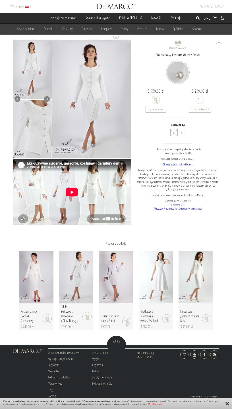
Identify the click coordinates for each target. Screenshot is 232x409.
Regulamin (97, 365)
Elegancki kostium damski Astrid (110, 318)
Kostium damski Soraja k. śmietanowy (29, 316)
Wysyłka (96, 359)
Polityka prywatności (102, 383)
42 (174, 133)
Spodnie (197, 28)
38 (182, 133)
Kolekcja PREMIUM (130, 17)
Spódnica (178, 28)
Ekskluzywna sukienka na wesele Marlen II (149, 316)
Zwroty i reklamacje (102, 377)
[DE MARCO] (116, 6)
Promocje (175, 17)
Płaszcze (142, 28)
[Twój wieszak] (207, 18)
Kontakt (52, 396)
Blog (50, 390)
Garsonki (87, 28)
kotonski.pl (215, 396)
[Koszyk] (215, 18)
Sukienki (48, 28)
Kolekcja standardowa (63, 17)
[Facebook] (204, 354)
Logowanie (53, 365)
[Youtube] (194, 354)
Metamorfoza (55, 383)
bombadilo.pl (201, 396)
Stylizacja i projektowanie (61, 359)
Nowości (156, 17)
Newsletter (53, 371)
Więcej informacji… (156, 404)
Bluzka (160, 28)
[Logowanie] (222, 18)
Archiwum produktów (59, 377)
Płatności (96, 371)
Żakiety (124, 28)
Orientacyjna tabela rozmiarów (63, 352)
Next (47, 99)
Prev (17, 99)
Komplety (106, 28)
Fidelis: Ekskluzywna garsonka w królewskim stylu (69, 313)
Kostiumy (67, 28)
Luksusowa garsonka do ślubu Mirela (190, 316)
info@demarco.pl (145, 353)
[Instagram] (184, 354)
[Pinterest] (214, 354)
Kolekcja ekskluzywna (97, 17)
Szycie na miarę (26, 28)
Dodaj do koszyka (200, 109)
